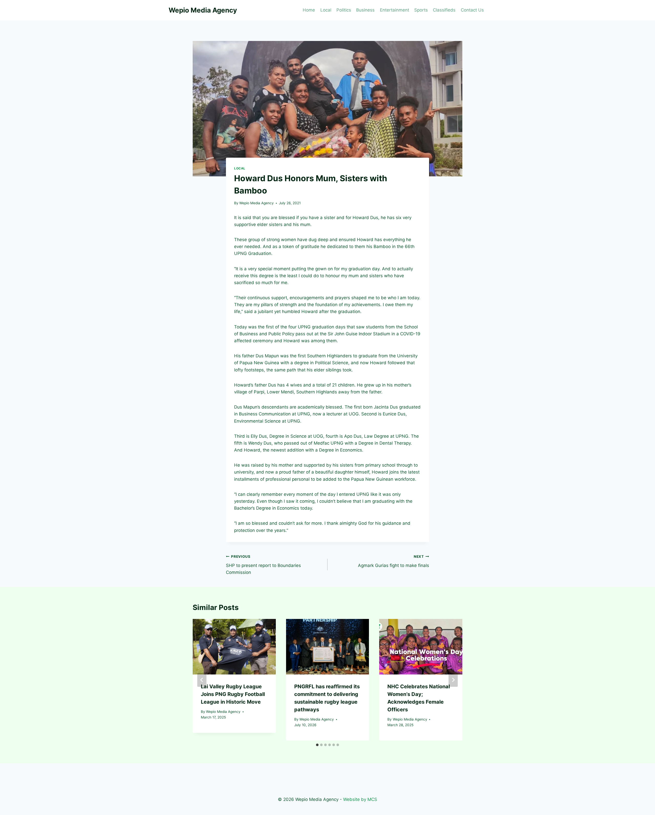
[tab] (317, 745)
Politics (343, 10)
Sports (421, 10)
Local (325, 10)
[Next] (453, 680)
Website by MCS (360, 799)
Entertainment (394, 10)
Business (365, 10)
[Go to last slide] (201, 680)
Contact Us (472, 10)
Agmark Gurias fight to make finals (393, 561)
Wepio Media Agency (256, 203)
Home (309, 10)
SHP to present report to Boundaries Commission (263, 564)
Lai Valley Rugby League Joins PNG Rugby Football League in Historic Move (233, 694)
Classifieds (444, 10)
